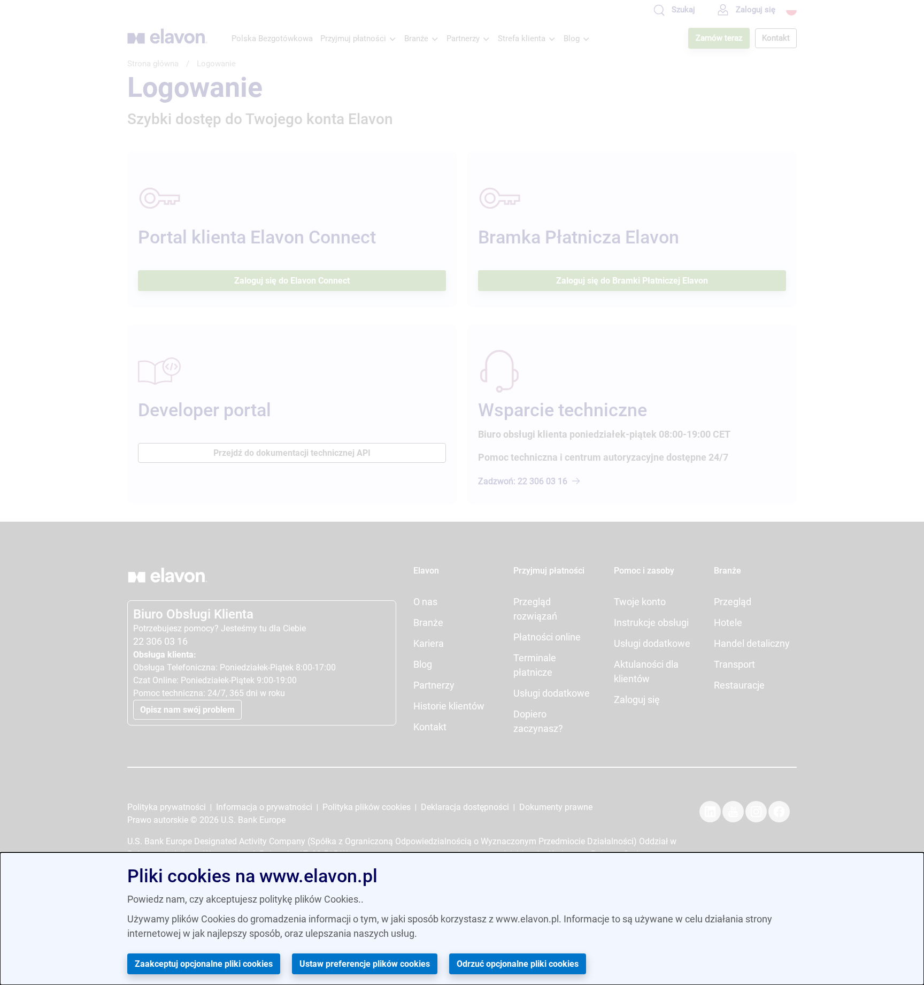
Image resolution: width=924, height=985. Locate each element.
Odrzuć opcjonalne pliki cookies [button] (518, 964)
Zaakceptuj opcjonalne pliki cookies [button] (204, 964)
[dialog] (462, 918)
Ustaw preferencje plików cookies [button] (364, 964)
